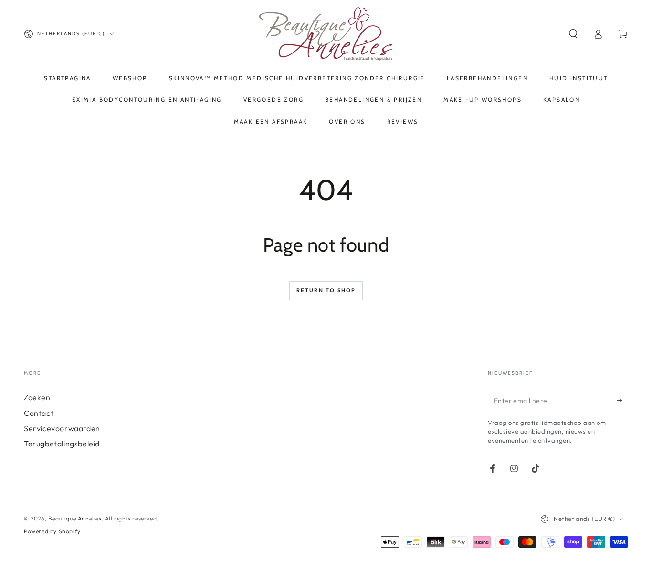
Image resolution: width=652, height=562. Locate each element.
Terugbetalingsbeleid (62, 443)
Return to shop (326, 290)
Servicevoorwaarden (62, 428)
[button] (573, 33)
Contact (38, 413)
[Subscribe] (622, 400)
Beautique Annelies (75, 518)
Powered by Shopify (52, 531)
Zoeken (37, 397)
